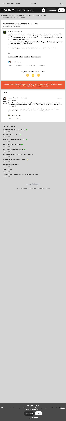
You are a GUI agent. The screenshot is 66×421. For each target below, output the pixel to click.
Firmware (11, 57)
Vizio (21, 57)
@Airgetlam (12, 100)
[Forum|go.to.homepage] (19, 10)
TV (17, 57)
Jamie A (10, 98)
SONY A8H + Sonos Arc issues (12, 144)
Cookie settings (32, 188)
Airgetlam (10, 31)
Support (13, 3)
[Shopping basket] (61, 3)
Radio (18, 3)
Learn (8, 3)
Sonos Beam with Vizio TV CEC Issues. (14, 129)
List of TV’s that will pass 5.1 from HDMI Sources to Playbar (20, 174)
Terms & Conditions (21, 188)
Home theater (41, 15)
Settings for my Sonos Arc (10, 164)
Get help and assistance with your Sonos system (22, 15)
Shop (3, 3)
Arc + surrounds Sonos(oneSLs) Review (14, 159)
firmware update (35, 57)
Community (4, 15)
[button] (2, 10)
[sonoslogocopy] (33, 3)
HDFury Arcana (7, 169)
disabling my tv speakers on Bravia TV (14, 139)
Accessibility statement (44, 188)
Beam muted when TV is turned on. (13, 149)
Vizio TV (27, 57)
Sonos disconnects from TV (11, 134)
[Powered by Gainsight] (33, 184)
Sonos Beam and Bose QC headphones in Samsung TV (19, 154)
